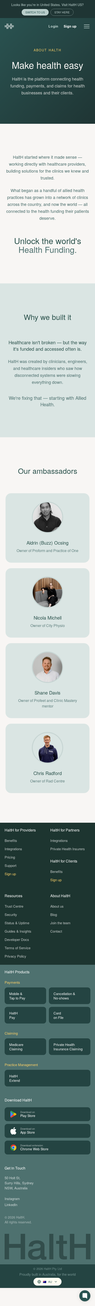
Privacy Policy (15, 956)
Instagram (12, 1198)
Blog (53, 914)
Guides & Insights (18, 931)
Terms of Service (17, 947)
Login (53, 26)
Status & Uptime (17, 922)
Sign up (70, 26)
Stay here (62, 12)
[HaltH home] (9, 26)
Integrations (13, 848)
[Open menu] (86, 26)
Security (11, 914)
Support (10, 865)
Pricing (10, 857)
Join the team (60, 922)
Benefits (11, 840)
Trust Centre (14, 906)
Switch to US (35, 12)
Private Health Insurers (67, 848)
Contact (56, 931)
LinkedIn (11, 1204)
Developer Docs (17, 939)
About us (57, 906)
